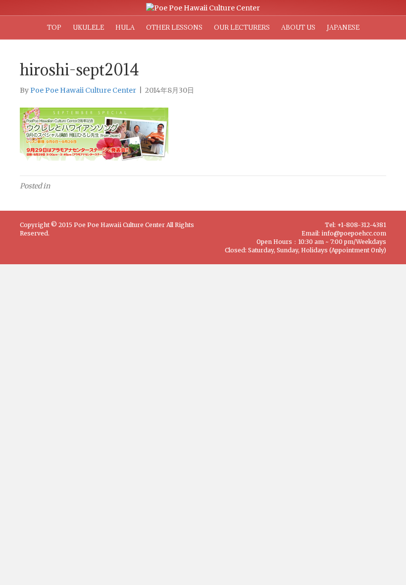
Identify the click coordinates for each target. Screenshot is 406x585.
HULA (125, 27)
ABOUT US (298, 27)
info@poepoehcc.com (353, 233)
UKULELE (88, 27)
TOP (54, 27)
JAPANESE (343, 27)
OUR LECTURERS (242, 27)
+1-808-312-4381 (361, 225)
